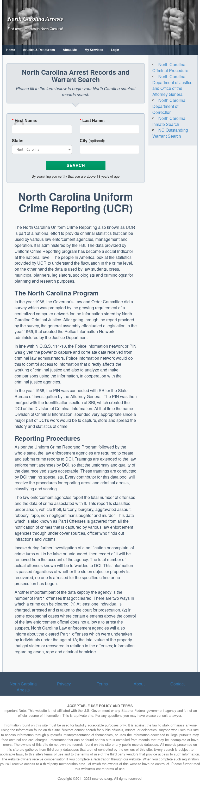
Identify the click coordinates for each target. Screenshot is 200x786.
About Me (70, 50)
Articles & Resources (39, 50)
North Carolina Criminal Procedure (170, 67)
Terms (102, 684)
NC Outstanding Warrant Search (170, 133)
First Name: (24, 120)
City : (92, 140)
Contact (177, 684)
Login (115, 50)
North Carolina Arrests (35, 18)
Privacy (64, 684)
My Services (94, 50)
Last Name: (92, 120)
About (139, 684)
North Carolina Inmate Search (168, 121)
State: (17, 140)
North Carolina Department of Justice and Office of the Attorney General (172, 85)
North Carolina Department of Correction (168, 106)
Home (10, 50)
